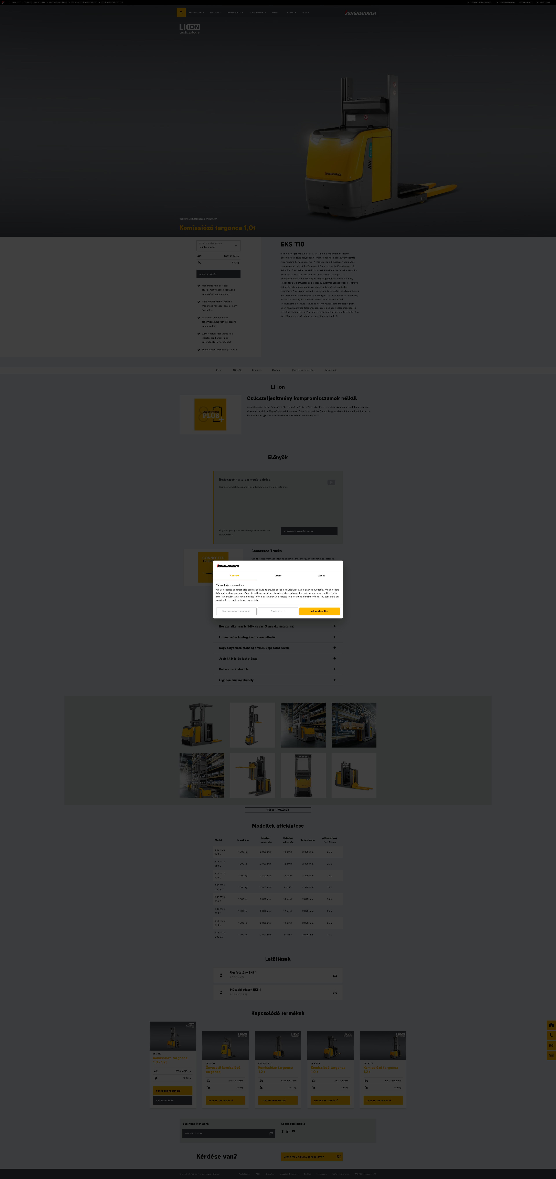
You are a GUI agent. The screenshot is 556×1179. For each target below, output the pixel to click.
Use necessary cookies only (236, 611)
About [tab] (321, 575)
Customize (276, 611)
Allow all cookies (319, 611)
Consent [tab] (234, 575)
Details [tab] (278, 575)
